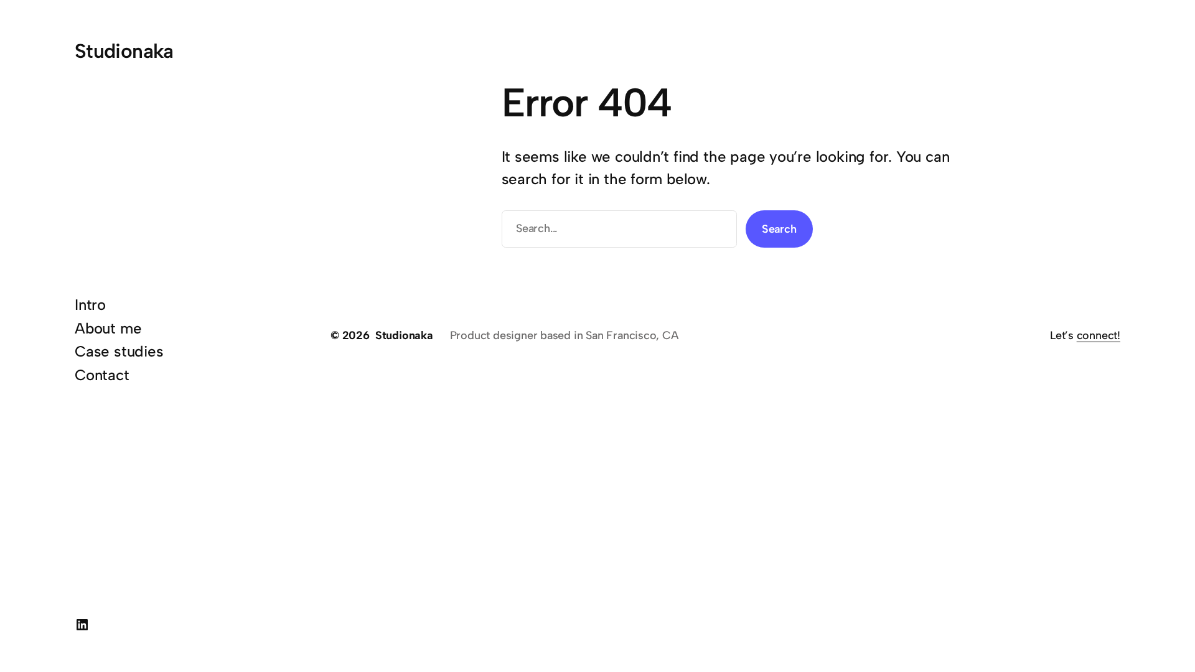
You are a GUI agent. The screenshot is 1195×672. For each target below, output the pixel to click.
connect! (1098, 335)
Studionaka (124, 51)
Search (779, 229)
